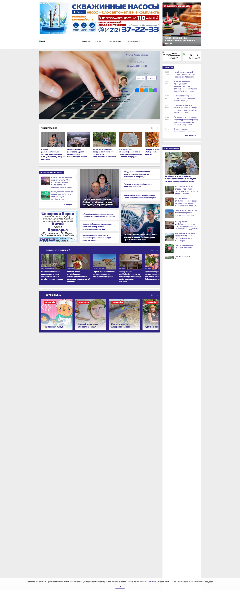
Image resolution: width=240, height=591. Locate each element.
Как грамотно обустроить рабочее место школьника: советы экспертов (140, 196)
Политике (152, 582)
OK (120, 587)
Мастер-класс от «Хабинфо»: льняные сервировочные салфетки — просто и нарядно (98, 237)
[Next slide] (156, 128)
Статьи (129, 55)
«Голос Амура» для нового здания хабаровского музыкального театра (98, 215)
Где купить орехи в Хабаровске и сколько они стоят (138, 185)
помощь (140, 78)
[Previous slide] (151, 128)
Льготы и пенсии (141, 55)
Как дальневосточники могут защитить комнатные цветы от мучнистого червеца (137, 174)
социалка (151, 78)
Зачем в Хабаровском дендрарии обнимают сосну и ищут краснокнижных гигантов (97, 226)
